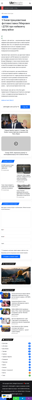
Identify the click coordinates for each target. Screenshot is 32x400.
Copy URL (25, 107)
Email (3, 236)
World (4, 372)
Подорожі (5, 359)
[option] (16, 275)
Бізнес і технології (7, 370)
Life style (4, 346)
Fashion (4, 354)
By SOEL (27, 383)
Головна (5, 13)
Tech (3, 375)
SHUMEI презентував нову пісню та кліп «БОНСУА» (7, 166)
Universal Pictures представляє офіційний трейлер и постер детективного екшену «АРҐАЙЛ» (21, 295)
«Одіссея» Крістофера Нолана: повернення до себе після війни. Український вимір (24, 177)
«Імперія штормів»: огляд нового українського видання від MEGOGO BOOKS (13, 281)
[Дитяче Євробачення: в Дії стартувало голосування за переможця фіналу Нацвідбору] (5, 321)
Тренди (4, 351)
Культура (10, 13)
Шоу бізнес (5, 348)
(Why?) (11, 100)
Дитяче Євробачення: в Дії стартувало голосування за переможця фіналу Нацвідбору (21, 320)
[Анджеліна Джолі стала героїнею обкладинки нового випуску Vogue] (5, 304)
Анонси (4, 367)
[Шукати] (30, 4)
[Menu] (2, 4)
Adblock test (5, 100)
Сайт (2, 243)
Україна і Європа (7, 356)
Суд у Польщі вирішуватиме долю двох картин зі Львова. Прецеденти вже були (23, 193)
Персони (4, 362)
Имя (2, 229)
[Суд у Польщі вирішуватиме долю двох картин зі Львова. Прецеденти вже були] (24, 186)
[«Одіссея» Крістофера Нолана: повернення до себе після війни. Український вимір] (24, 169)
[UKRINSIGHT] (16, 3)
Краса (4, 364)
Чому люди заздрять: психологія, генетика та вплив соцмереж (7, 186)
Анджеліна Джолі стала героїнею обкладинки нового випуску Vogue (20, 303)
